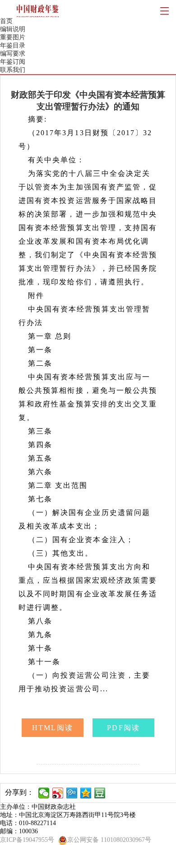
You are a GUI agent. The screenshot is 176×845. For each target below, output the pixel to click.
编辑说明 (12, 29)
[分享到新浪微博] (58, 793)
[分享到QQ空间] (86, 793)
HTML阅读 (52, 728)
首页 (6, 21)
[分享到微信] (44, 793)
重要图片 (12, 37)
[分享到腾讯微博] (72, 793)
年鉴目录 (12, 45)
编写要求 (12, 53)
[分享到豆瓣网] (100, 793)
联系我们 (12, 69)
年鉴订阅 (12, 61)
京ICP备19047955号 (27, 839)
